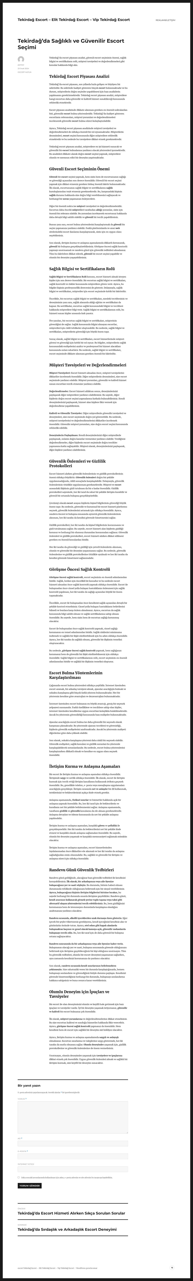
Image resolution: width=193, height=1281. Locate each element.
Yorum (22, 1099)
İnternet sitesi (26, 1164)
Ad (20, 1138)
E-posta (23, 1151)
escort (20, 1268)
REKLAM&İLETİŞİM (165, 20)
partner (21, 65)
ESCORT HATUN (24, 72)
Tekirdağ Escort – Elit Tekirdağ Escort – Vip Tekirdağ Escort (74, 19)
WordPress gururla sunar (86, 1268)
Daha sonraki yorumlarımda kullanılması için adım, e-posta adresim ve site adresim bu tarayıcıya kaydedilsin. (67, 1178)
